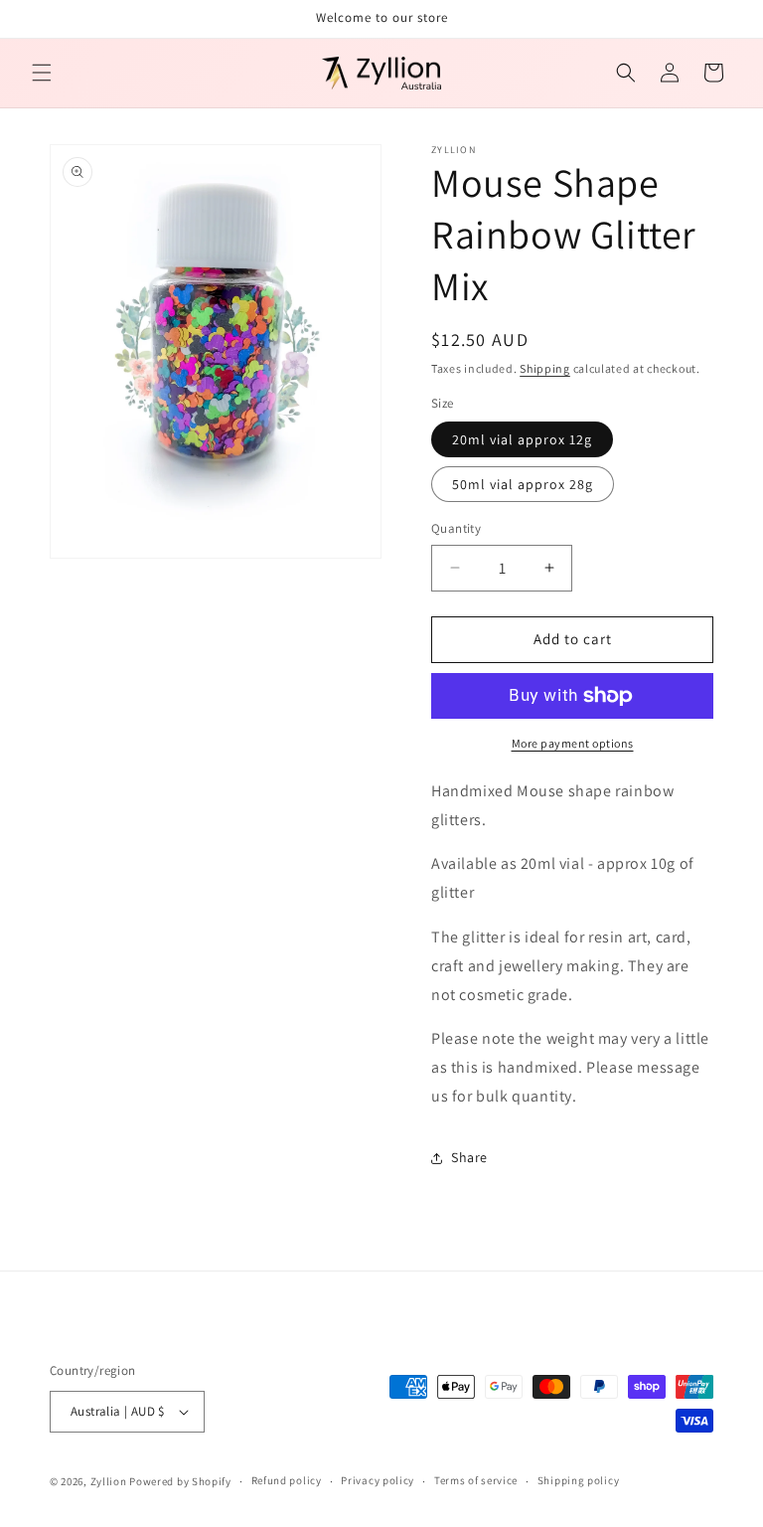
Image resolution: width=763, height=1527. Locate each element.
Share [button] (469, 1157)
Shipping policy (578, 1480)
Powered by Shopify (180, 1481)
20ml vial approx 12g (522, 439)
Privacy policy (377, 1480)
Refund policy (286, 1480)
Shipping (545, 368)
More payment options (573, 743)
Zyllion (108, 1481)
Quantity (456, 528)
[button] (42, 72)
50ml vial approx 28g (522, 484)
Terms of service (476, 1480)
